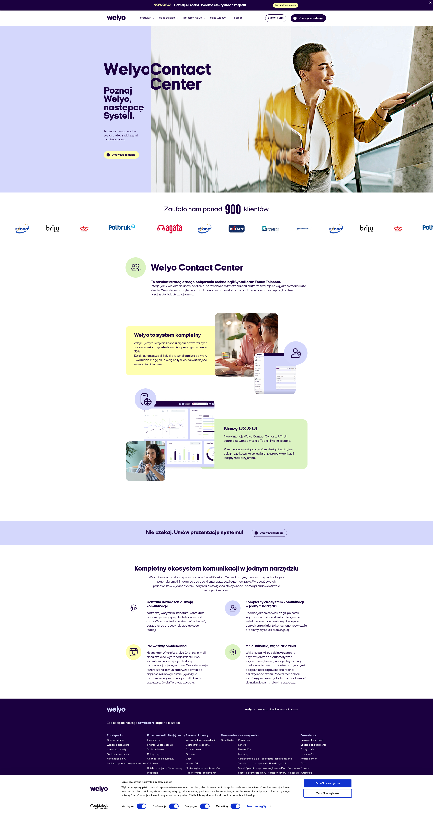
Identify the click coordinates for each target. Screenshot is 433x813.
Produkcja (152, 773)
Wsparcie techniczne (118, 745)
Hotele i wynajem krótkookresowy (165, 768)
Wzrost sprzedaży (116, 749)
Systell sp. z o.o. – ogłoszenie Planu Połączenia (262, 763)
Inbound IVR (192, 763)
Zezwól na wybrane (327, 793)
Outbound (191, 754)
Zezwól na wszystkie (327, 783)
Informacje (243, 754)
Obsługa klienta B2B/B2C (160, 759)
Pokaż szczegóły (256, 806)
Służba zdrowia (155, 749)
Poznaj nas (244, 740)
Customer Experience (312, 740)
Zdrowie (305, 768)
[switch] (174, 806)
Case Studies (228, 740)
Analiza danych (309, 759)
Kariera (242, 745)
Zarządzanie (307, 749)
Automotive (306, 773)
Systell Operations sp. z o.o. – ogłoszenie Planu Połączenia (269, 768)
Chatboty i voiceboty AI (198, 745)
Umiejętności (307, 754)
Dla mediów (244, 749)
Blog (303, 763)
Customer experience (118, 754)
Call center (153, 763)
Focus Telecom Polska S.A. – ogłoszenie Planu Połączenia (268, 773)
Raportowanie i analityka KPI (201, 773)
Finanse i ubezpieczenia (160, 745)
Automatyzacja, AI (116, 759)
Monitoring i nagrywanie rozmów (203, 768)
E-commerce (154, 740)
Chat (188, 759)
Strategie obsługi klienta (313, 745)
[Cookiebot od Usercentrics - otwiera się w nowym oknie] (99, 806)
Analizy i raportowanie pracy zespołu (126, 763)
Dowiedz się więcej (285, 5)
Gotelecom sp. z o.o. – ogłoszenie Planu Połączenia (265, 759)
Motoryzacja (154, 754)
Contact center (194, 749)
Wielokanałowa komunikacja (201, 740)
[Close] (430, 2)
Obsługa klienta (115, 740)
